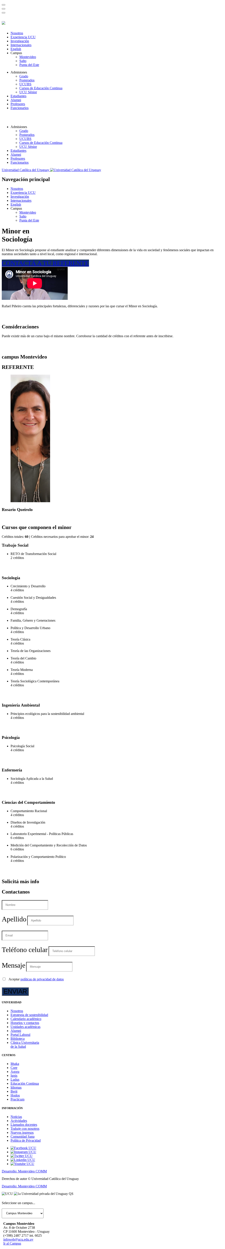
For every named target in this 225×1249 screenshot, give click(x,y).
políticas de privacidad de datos (42, 979)
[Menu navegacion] (3, 8)
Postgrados (26, 80)
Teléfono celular (25, 950)
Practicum (17, 1099)
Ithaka (15, 1064)
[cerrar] (3, 12)
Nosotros (17, 33)
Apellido (14, 919)
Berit (14, 1091)
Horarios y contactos (25, 1023)
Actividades (19, 1121)
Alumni (16, 100)
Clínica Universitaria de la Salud (25, 1044)
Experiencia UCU (23, 37)
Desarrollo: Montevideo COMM (24, 1171)
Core (14, 1068)
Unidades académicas (25, 1027)
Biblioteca (18, 1038)
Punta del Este (29, 65)
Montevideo (27, 57)
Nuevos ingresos (22, 1132)
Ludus (15, 1079)
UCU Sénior (28, 92)
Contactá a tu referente (45, 263)
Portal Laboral (20, 1035)
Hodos (15, 1095)
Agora (15, 1071)
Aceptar (36, 979)
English (16, 49)
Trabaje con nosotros (25, 1128)
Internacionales (21, 45)
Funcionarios (20, 108)
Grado (23, 76)
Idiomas (16, 1087)
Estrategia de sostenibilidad (29, 1015)
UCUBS (25, 84)
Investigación (20, 41)
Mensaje (13, 965)
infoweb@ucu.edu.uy (18, 1239)
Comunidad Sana (22, 1136)
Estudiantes (18, 96)
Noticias (16, 1117)
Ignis (14, 1075)
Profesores (18, 104)
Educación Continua (25, 1083)
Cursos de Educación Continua (40, 88)
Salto (22, 61)
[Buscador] (3, 4)
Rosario (17, 509)
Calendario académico (26, 1019)
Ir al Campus (12, 1243)
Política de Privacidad (26, 1140)
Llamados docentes (24, 1124)
